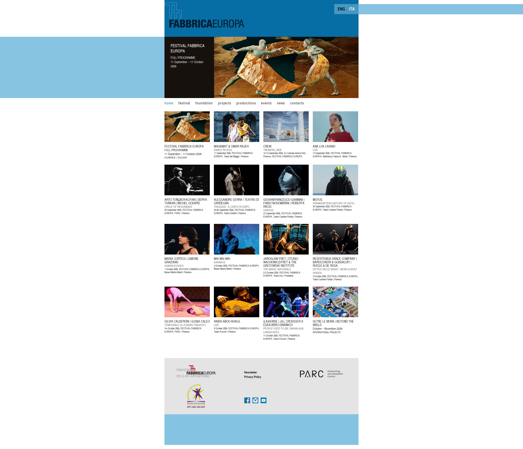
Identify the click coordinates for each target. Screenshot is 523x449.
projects (224, 103)
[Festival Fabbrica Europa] (286, 97)
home (168, 103)
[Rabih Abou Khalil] (246, 316)
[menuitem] (341, 9)
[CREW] (295, 141)
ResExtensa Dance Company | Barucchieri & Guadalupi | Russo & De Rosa (335, 262)
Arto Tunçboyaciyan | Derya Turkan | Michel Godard (185, 201)
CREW (267, 146)
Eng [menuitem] (341, 9)
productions (246, 103)
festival (184, 103)
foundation (204, 103)
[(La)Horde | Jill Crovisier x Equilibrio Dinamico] (295, 316)
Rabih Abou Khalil (227, 321)
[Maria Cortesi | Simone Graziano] (196, 253)
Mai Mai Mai (222, 258)
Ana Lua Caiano (324, 146)
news (281, 103)
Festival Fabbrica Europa (188, 48)
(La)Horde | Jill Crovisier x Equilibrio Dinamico (283, 323)
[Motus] (345, 194)
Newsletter (250, 372)
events (266, 103)
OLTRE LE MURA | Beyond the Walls (333, 323)
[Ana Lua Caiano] (345, 141)
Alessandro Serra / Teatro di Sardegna (236, 201)
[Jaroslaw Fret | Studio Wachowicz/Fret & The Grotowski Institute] (295, 253)
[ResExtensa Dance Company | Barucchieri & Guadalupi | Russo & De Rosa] (345, 253)
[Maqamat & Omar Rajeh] (246, 141)
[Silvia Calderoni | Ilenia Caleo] (196, 316)
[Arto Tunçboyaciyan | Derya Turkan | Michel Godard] (196, 194)
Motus (317, 199)
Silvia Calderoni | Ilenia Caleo (187, 321)
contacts (297, 103)
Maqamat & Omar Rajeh (231, 146)
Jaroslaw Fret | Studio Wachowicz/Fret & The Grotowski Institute (280, 262)
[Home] (205, 14)
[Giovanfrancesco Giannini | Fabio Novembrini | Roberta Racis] (295, 194)
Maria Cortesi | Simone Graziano (181, 260)
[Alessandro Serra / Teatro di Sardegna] (246, 194)
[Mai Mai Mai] (246, 253)
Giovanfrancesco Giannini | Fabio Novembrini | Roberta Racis (283, 203)
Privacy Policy (252, 376)
